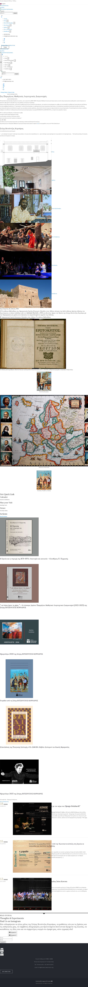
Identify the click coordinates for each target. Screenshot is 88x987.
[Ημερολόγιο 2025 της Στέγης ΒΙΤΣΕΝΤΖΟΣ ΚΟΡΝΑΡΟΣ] (19, 771)
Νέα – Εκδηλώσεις (8, 29)
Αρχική (5, 18)
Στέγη (5, 20)
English (3, 3)
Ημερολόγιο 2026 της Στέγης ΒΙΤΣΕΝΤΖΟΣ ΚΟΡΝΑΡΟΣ (21, 654)
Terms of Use (12, 45)
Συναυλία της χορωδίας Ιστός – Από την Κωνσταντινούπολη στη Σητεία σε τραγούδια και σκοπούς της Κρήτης (56, 845)
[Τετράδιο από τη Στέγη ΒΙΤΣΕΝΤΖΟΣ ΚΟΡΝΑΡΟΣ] (19, 678)
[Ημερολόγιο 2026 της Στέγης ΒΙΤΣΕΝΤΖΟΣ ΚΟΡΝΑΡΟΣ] (19, 632)
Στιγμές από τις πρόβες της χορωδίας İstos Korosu (48, 881)
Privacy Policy (4, 45)
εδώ (38, 123)
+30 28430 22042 (48, 964)
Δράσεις (6, 27)
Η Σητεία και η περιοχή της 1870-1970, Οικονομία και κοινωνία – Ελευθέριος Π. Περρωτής (34, 559)
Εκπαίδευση (6, 31)
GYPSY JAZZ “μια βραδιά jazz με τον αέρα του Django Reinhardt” (54, 806)
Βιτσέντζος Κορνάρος (8, 22)
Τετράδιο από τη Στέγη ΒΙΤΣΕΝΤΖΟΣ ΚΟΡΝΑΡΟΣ (19, 700)
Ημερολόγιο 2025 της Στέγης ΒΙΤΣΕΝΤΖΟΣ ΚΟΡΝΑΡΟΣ (21, 794)
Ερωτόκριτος (7, 25)
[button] (5, 47)
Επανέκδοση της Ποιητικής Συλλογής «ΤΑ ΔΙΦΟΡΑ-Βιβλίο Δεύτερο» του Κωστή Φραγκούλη (34, 747)
